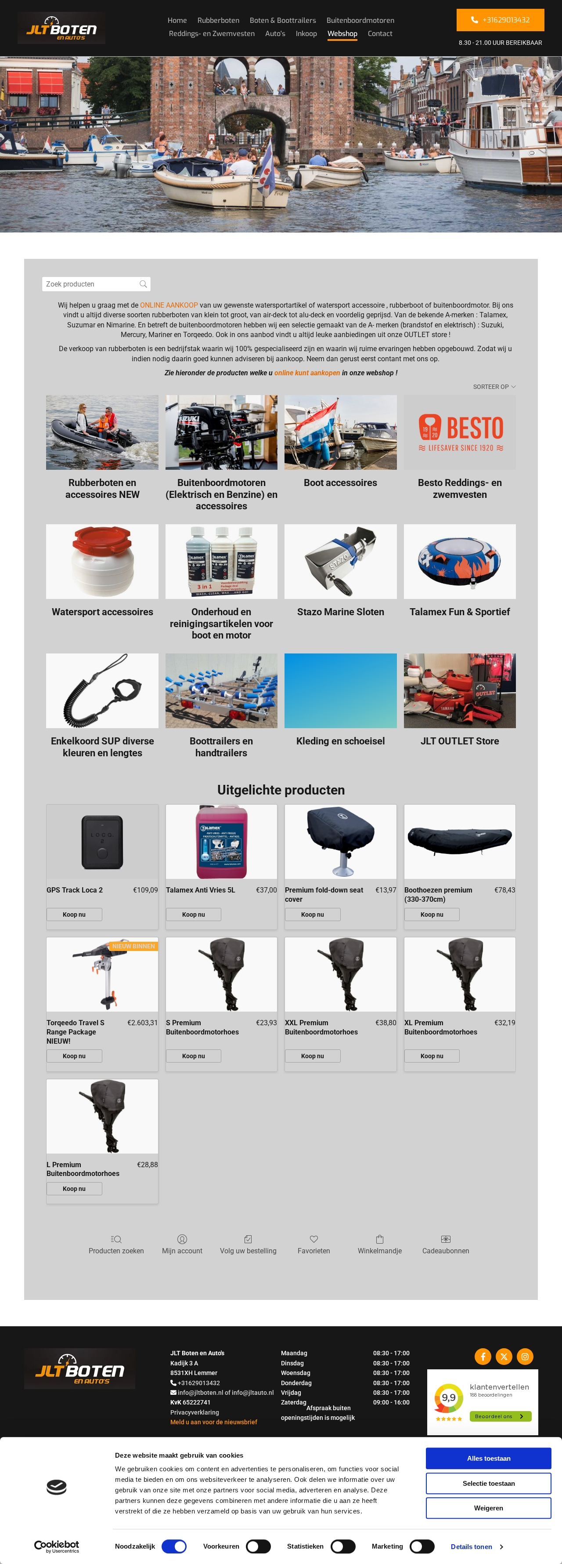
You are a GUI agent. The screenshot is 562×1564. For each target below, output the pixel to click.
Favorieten (314, 1251)
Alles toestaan (489, 1458)
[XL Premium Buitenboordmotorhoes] (460, 974)
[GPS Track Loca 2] (102, 842)
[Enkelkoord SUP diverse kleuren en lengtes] (102, 690)
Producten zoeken (116, 1251)
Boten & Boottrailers (283, 20)
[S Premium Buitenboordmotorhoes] (221, 974)
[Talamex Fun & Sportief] (460, 561)
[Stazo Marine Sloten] (340, 561)
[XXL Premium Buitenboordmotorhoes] (340, 974)
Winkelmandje (380, 1251)
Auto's (275, 33)
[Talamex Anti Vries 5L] (221, 842)
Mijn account (182, 1251)
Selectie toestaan (489, 1483)
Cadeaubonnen (445, 1251)
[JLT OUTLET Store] (460, 690)
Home (177, 20)
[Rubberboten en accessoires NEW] (102, 432)
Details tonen (471, 1546)
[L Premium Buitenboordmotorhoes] (102, 1116)
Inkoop (306, 33)
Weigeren (488, 1508)
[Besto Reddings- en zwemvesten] (460, 432)
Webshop (342, 33)
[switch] (258, 1546)
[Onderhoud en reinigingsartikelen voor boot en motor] (221, 561)
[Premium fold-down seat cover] (340, 842)
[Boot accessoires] (340, 432)
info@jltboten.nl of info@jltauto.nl (226, 1392)
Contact (380, 33)
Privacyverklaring (194, 1412)
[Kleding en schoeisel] (340, 690)
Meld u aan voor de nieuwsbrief (213, 1422)
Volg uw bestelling (248, 1251)
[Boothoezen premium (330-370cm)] (460, 842)
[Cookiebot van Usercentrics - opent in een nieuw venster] (56, 1546)
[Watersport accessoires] (102, 561)
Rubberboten (218, 20)
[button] (500, 20)
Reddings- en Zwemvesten (212, 33)
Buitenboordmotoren (360, 20)
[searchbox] (96, 284)
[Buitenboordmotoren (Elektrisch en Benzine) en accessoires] (221, 432)
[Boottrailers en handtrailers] (221, 690)
